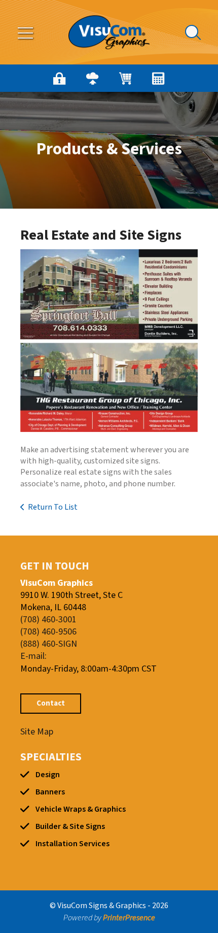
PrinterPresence (129, 917)
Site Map (36, 731)
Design (47, 774)
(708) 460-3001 (48, 619)
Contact (51, 703)
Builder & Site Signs (70, 826)
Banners (50, 791)
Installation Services (72, 843)
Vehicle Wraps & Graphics (80, 809)
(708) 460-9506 (48, 631)
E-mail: (33, 656)
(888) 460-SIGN (48, 644)
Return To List (53, 507)
